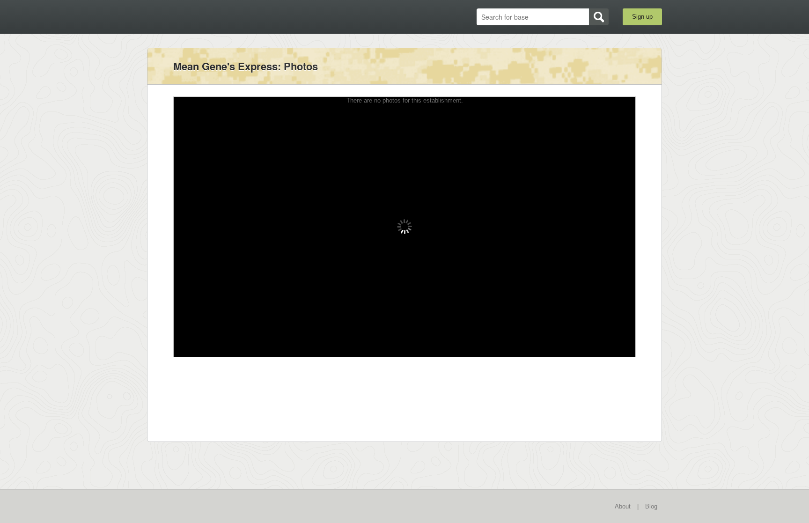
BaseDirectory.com (215, 16)
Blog (651, 506)
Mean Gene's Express (225, 66)
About (623, 506)
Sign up (642, 16)
